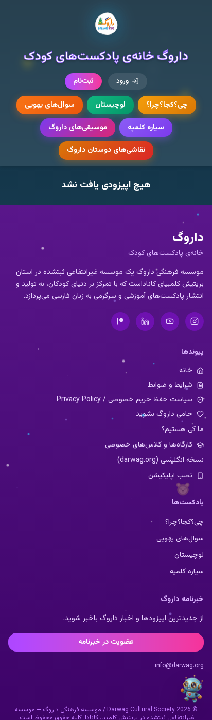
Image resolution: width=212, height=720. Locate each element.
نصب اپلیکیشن (170, 476)
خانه (185, 371)
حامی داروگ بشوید (164, 414)
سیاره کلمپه (146, 127)
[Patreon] (120, 321)
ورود (122, 81)
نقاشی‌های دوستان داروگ (106, 150)
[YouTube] (170, 321)
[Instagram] (194, 321)
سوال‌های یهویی (50, 105)
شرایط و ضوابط (170, 385)
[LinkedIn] (145, 321)
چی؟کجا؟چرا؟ (167, 105)
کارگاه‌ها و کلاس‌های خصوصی (148, 445)
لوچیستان (110, 105)
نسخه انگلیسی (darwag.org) (160, 460)
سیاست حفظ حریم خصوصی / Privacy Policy (124, 400)
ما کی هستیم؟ (183, 429)
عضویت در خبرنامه (106, 642)
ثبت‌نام (83, 81)
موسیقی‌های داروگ (77, 127)
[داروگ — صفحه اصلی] (106, 24)
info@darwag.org (179, 666)
